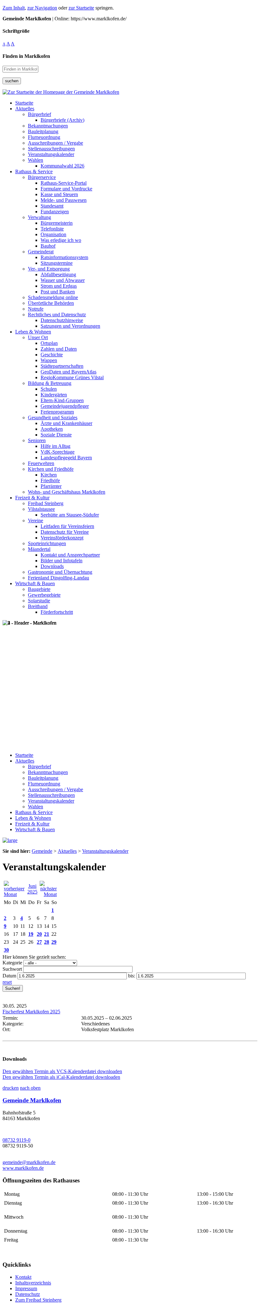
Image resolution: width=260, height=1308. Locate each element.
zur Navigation (42, 7)
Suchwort (12, 969)
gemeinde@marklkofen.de (29, 1162)
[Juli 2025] (48, 894)
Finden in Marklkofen (26, 56)
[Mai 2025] (14, 894)
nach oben (30, 1088)
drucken (11, 1088)
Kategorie (12, 962)
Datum (9, 975)
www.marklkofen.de (23, 1168)
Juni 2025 (32, 888)
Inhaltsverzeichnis (33, 1282)
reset (7, 982)
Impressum (26, 1288)
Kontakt (23, 1277)
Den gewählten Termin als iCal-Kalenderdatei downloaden (61, 1077)
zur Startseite (81, 7)
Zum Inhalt (14, 7)
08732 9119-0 (16, 1140)
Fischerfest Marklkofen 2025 (31, 1011)
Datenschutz (27, 1294)
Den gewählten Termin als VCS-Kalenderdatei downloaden (62, 1071)
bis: (131, 975)
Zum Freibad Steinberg (38, 1300)
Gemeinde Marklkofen (32, 1100)
